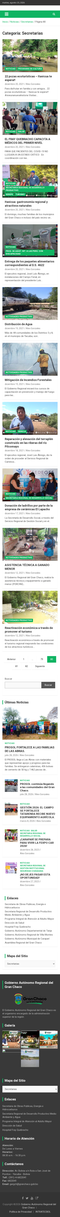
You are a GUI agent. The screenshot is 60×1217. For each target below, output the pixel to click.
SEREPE (9, 194)
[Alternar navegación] (6, 14)
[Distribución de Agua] (30, 303)
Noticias (10, 69)
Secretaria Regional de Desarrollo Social (29, 498)
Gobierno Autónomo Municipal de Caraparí (27, 938)
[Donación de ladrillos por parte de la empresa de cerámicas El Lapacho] (30, 484)
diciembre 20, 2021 (14, 84)
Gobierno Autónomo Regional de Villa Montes (29, 934)
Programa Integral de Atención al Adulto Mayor (29, 918)
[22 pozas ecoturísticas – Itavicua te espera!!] (30, 55)
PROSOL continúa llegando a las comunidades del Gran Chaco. (37, 787)
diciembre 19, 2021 (14, 328)
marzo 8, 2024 (27, 821)
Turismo (20, 194)
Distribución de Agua (18, 324)
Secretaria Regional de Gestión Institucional (32, 866)
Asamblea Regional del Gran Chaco (23, 942)
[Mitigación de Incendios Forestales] (30, 359)
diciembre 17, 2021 (14, 513)
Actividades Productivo (19, 316)
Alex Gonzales (33, 84)
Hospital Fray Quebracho (18, 926)
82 (26, 666)
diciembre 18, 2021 (14, 450)
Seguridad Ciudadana (31, 871)
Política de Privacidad (20, 1211)
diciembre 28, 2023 (29, 849)
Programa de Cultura (30, 69)
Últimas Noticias (17, 702)
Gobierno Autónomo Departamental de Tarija (28, 930)
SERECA (22, 431)
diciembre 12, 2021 (14, 573)
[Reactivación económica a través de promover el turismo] (30, 607)
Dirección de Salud (14, 922)
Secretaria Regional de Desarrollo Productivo (25, 188)
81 (16, 666)
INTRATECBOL (43, 1211)
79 (41, 659)
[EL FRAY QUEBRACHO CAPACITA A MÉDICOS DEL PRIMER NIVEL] (30, 118)
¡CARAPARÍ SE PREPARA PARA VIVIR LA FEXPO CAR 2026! (37, 842)
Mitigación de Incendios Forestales (28, 380)
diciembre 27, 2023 (29, 881)
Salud (21, 131)
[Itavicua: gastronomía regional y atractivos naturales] (30, 181)
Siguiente (40, 666)
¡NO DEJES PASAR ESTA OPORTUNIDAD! (35, 876)
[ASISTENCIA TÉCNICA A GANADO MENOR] (30, 544)
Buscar (8, 678)
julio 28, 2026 (11, 755)
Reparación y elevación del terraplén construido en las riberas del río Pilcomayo (29, 442)
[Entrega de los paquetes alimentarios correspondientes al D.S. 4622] (30, 240)
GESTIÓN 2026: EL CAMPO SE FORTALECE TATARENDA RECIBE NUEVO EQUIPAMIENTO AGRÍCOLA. (37, 812)
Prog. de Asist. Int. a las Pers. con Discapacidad (24, 252)
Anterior (11, 659)
